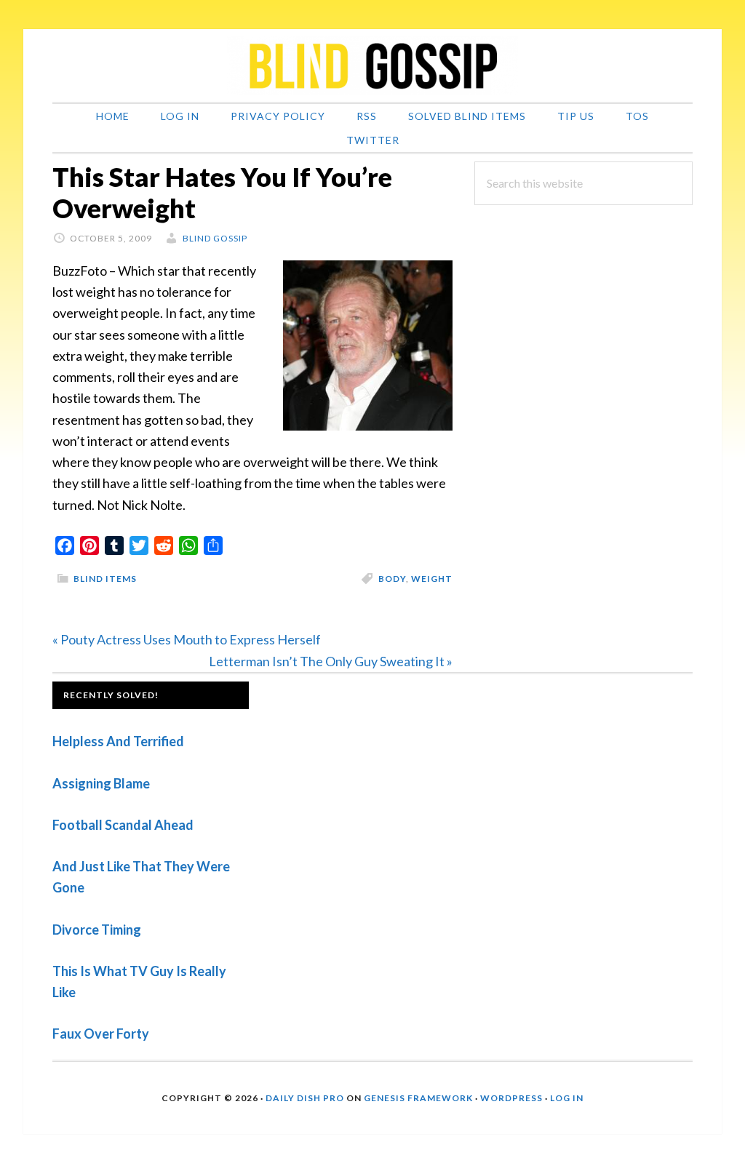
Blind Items (105, 578)
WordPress (511, 1097)
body (392, 578)
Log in (566, 1097)
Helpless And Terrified (118, 741)
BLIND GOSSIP (372, 65)
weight (432, 578)
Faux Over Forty (100, 1034)
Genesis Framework (418, 1097)
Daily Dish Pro (305, 1097)
